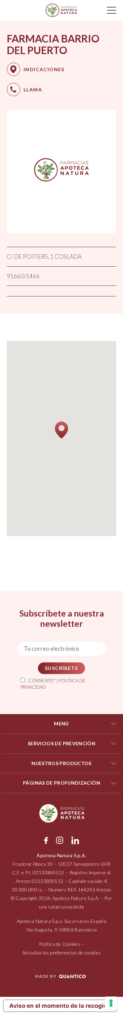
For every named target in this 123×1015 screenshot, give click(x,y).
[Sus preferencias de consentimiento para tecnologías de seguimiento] (111, 1003)
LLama (33, 89)
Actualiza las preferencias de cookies (61, 952)
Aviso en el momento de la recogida (60, 1005)
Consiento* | (52, 684)
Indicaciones (44, 69)
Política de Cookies (59, 944)
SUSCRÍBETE (61, 668)
